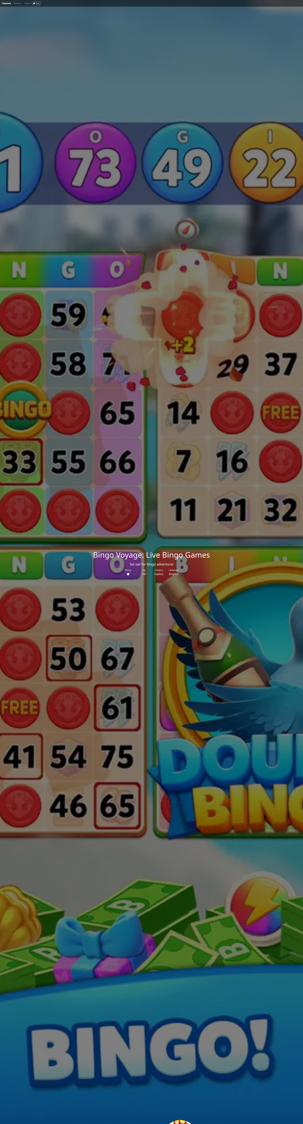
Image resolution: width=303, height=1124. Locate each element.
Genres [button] (17, 3)
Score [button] (27, 3)
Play (37, 3)
